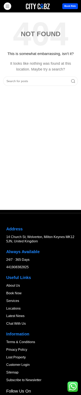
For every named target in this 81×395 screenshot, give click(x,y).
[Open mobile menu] (7, 6)
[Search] (73, 81)
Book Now (14, 293)
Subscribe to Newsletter (23, 380)
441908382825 (17, 267)
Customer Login (18, 364)
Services (12, 301)
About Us (13, 285)
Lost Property (16, 357)
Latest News (15, 316)
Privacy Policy (16, 349)
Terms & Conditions (20, 342)
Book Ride (70, 6)
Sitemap (12, 372)
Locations (13, 308)
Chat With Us (16, 323)
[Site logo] (38, 6)
